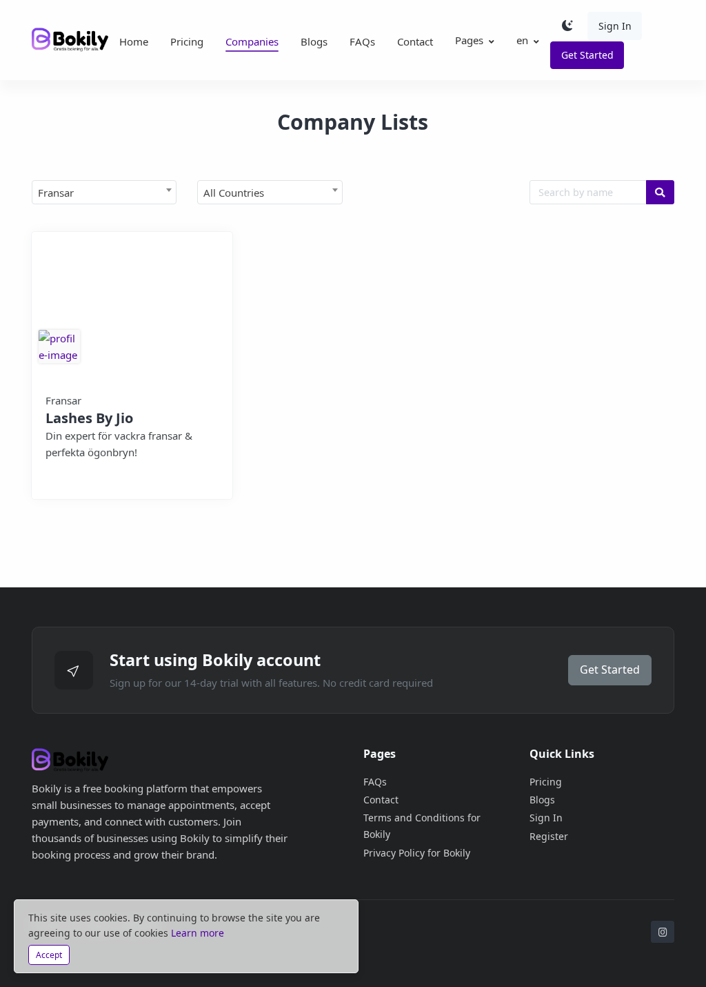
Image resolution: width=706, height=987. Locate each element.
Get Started (587, 54)
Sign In (615, 25)
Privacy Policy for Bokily (416, 852)
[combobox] (104, 192)
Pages (469, 40)
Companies (252, 41)
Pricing (186, 41)
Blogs (314, 41)
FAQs (362, 41)
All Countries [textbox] (233, 192)
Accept (49, 955)
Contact (415, 41)
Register (549, 836)
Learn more (197, 932)
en (522, 40)
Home (133, 41)
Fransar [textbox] (56, 192)
